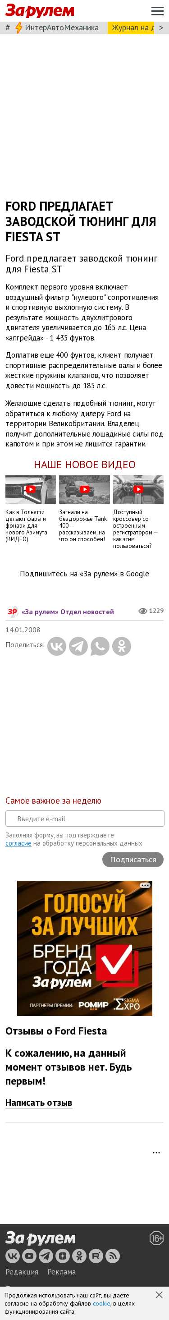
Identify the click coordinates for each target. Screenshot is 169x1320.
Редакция (21, 1272)
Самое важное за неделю (53, 800)
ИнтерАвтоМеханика (62, 27)
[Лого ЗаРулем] (39, 11)
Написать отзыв (39, 1102)
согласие (18, 843)
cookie (101, 1303)
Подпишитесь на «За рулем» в (84, 574)
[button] (159, 1295)
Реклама (61, 1272)
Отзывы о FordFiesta (56, 1031)
